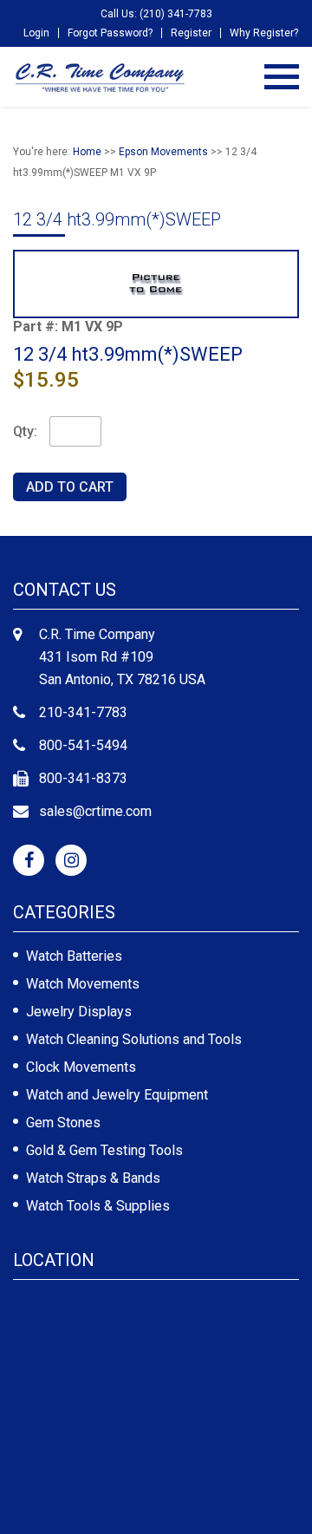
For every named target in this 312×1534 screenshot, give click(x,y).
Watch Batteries (74, 956)
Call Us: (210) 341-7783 (156, 14)
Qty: (25, 431)
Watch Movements (83, 984)
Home (87, 152)
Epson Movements (163, 152)
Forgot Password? (110, 33)
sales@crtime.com (95, 811)
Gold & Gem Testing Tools (104, 1150)
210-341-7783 (83, 712)
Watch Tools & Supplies (98, 1206)
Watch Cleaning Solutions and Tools (134, 1039)
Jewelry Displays (79, 1011)
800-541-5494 (83, 745)
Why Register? (264, 33)
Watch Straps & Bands (93, 1178)
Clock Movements (81, 1067)
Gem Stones (63, 1122)
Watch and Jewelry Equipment (117, 1095)
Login (36, 33)
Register (191, 33)
